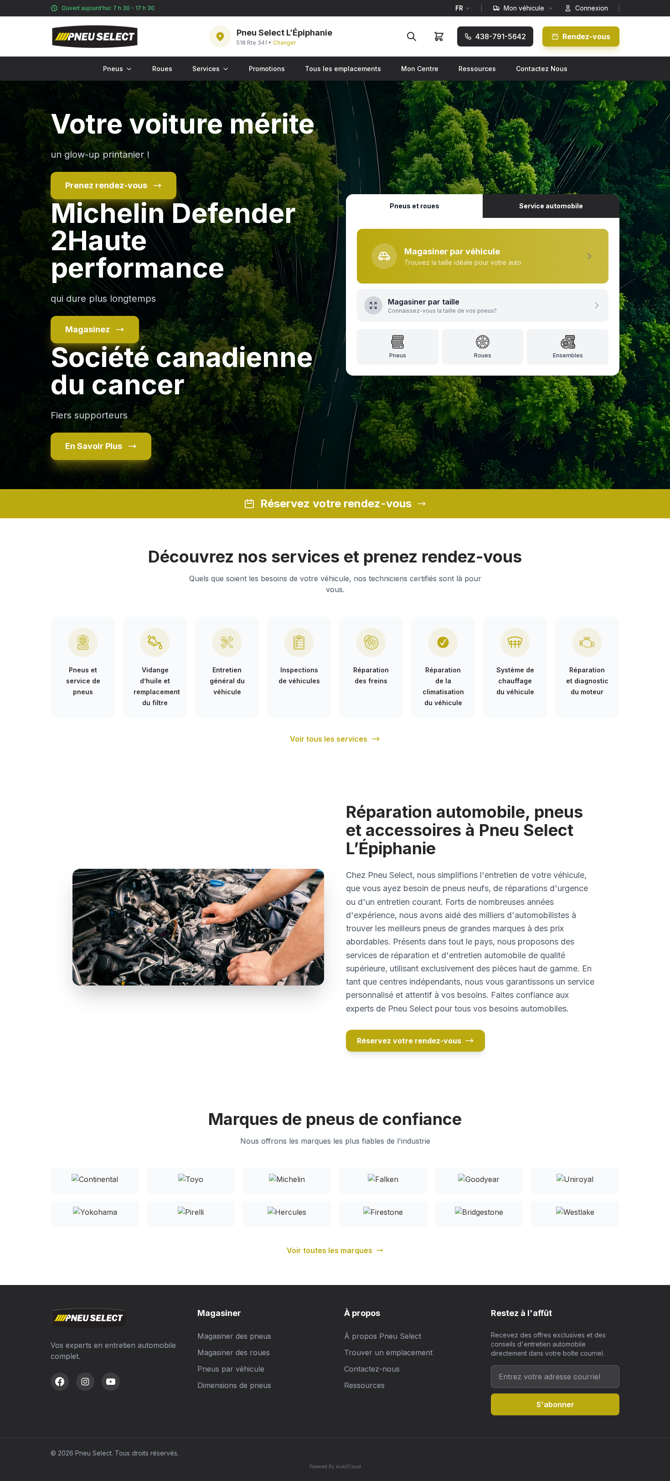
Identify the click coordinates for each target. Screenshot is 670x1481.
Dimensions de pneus (234, 1385)
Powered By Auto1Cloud (335, 1466)
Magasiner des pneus (234, 1336)
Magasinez (87, 329)
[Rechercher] (411, 36)
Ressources (477, 68)
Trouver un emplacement (388, 1352)
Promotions (267, 68)
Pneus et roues (414, 206)
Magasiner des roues (233, 1352)
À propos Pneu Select (382, 1336)
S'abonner (555, 1404)
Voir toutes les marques (329, 1250)
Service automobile (551, 206)
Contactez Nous (541, 68)
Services (206, 68)
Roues (162, 68)
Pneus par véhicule (230, 1368)
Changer (284, 42)
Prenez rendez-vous (106, 185)
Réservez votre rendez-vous (409, 1040)
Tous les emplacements (343, 68)
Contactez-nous (372, 1368)
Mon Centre (419, 68)
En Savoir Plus (93, 446)
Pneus (113, 68)
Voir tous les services (328, 738)
